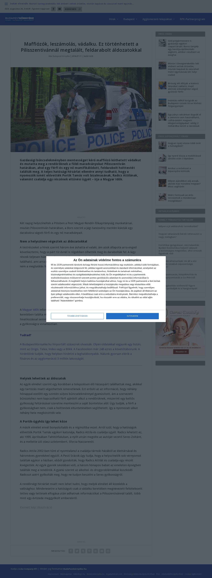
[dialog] (106, 289)
